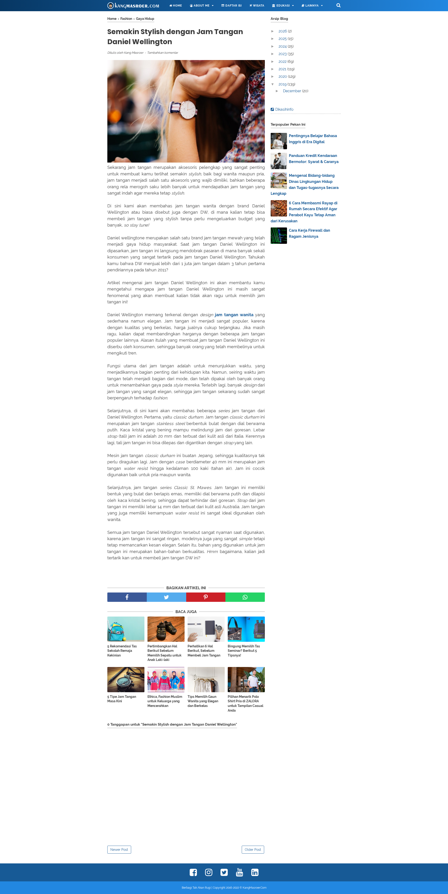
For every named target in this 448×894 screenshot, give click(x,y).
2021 (283, 69)
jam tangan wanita (234, 314)
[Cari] (338, 5)
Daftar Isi (233, 5)
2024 (283, 46)
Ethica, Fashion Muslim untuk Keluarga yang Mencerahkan (164, 701)
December (292, 91)
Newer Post (119, 849)
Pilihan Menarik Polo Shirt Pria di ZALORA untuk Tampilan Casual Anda (245, 703)
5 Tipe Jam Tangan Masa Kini (121, 699)
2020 (283, 76)
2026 (283, 31)
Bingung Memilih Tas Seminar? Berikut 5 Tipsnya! (244, 650)
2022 (283, 61)
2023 (283, 54)
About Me (201, 5)
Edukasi (283, 5)
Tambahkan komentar (162, 52)
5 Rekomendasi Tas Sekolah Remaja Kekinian (122, 650)
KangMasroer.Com (254, 887)
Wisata (258, 5)
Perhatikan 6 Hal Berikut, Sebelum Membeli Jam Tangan (204, 650)
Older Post (253, 849)
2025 (283, 38)
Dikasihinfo (284, 109)
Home (177, 5)
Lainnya (311, 5)
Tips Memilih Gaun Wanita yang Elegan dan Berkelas (203, 701)
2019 (283, 84)
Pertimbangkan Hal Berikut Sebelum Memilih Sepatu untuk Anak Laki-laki (164, 653)
